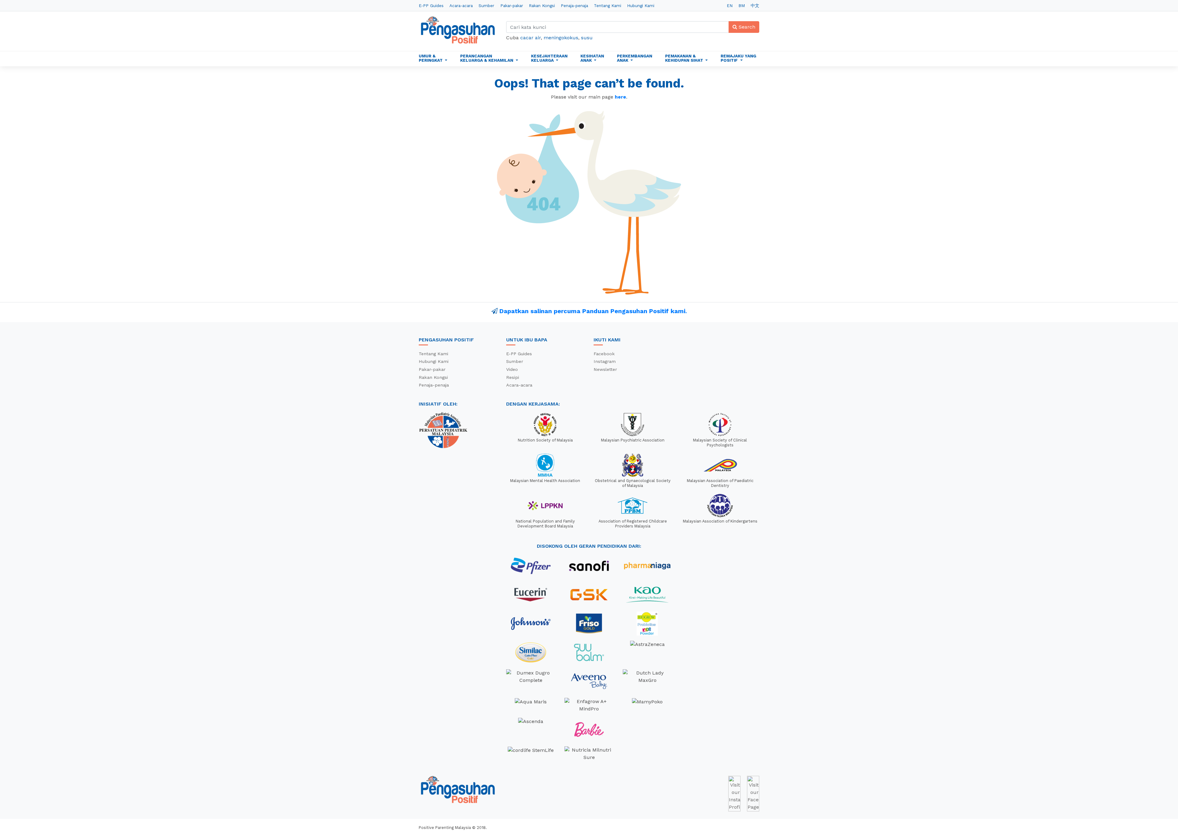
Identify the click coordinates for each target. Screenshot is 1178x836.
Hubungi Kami (640, 5)
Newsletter (605, 369)
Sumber (486, 5)
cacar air (530, 38)
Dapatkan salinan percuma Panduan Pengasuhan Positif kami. (593, 311)
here (620, 97)
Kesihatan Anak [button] (592, 58)
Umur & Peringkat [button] (431, 58)
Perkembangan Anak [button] (634, 58)
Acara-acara (461, 5)
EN (730, 5)
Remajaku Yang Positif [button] (738, 58)
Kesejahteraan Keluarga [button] (549, 58)
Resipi (512, 377)
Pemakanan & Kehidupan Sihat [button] (684, 58)
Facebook (604, 353)
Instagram (605, 361)
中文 (755, 5)
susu (587, 38)
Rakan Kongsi (542, 5)
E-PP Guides (431, 5)
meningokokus (561, 38)
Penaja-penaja (574, 5)
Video (512, 369)
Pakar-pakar (511, 5)
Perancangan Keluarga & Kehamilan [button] (487, 58)
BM (741, 5)
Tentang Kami (607, 5)
